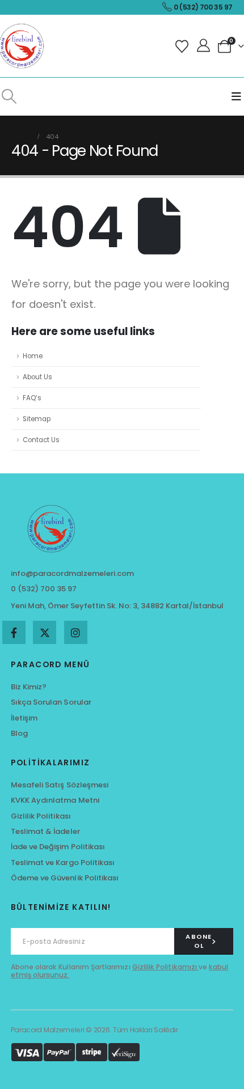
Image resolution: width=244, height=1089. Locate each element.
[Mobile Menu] (236, 97)
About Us (37, 377)
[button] (9, 96)
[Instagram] (75, 632)
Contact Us (41, 439)
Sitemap (37, 418)
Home (33, 356)
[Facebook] (14, 632)
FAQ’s (32, 397)
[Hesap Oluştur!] (204, 46)
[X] (44, 632)
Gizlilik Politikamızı (165, 967)
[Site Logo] (22, 46)
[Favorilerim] (183, 46)
